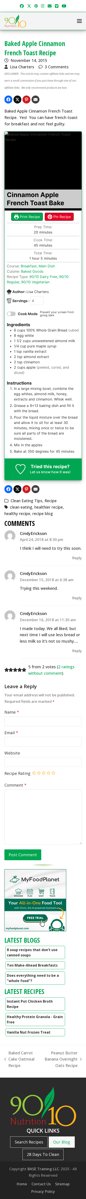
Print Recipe (29, 217)
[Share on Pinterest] (26, 99)
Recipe (51, 500)
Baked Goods (32, 271)
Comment (15, 785)
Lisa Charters (22, 66)
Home (22, 1183)
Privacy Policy (43, 1191)
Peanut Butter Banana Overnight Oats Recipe (59, 1059)
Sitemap (62, 1183)
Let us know (40, 472)
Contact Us (41, 1183)
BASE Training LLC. (43, 1168)
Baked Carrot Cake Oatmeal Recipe (19, 1059)
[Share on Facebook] (8, 99)
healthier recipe (48, 507)
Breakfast (29, 266)
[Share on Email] (35, 99)
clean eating (21, 507)
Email (11, 732)
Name (11, 712)
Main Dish (47, 266)
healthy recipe (17, 513)
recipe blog (42, 513)
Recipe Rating (17, 773)
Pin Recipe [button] (61, 217)
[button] (79, 21)
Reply (77, 557)
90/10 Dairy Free (43, 276)
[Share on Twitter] (17, 99)
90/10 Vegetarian (35, 282)
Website (12, 753)
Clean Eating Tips (26, 500)
